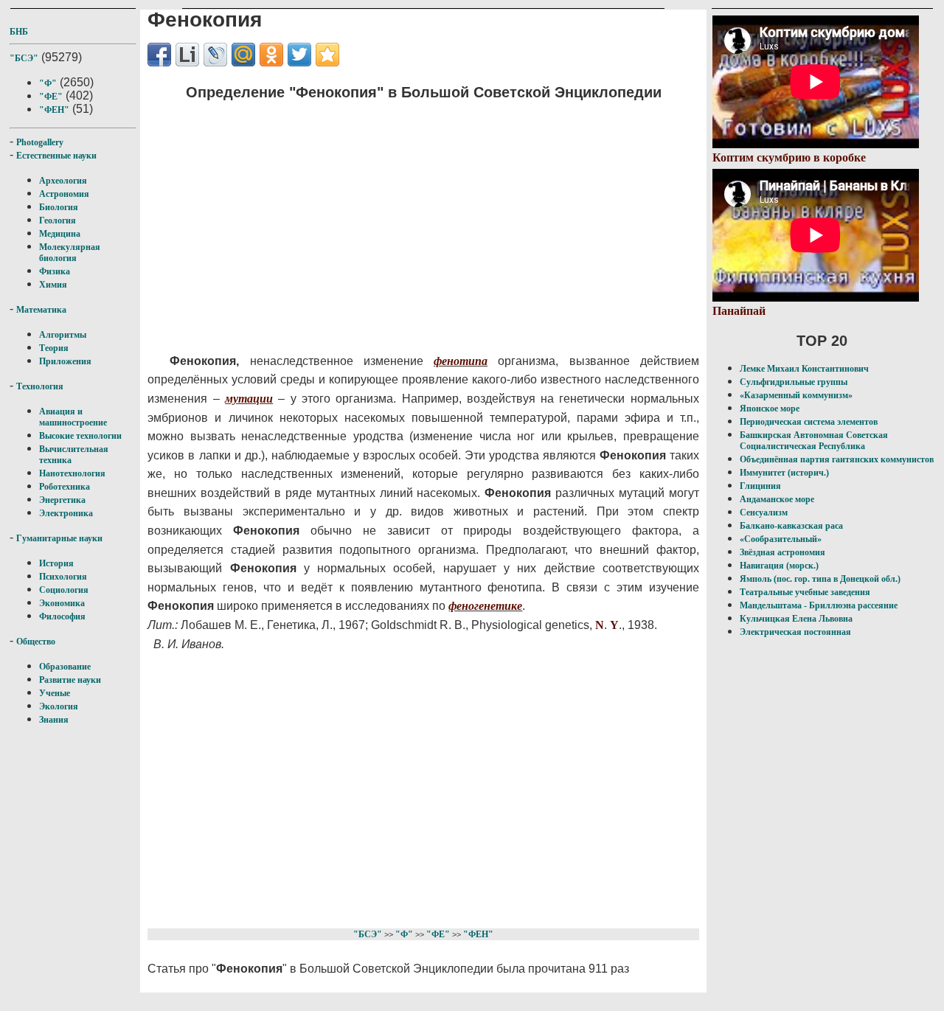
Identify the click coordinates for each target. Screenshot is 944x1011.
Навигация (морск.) (779, 565)
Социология (63, 590)
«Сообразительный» (781, 539)
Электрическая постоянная (795, 632)
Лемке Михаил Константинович (804, 369)
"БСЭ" (24, 58)
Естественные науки (56, 155)
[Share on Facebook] (159, 54)
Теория (54, 348)
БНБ (19, 32)
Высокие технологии (80, 436)
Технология (39, 386)
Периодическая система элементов (809, 422)
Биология (58, 207)
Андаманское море (777, 499)
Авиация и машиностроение (73, 417)
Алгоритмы (62, 335)
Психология (63, 576)
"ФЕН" (54, 110)
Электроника (66, 513)
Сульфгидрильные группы (793, 382)
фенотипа (460, 361)
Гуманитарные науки (59, 538)
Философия (62, 616)
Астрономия (64, 194)
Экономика (62, 603)
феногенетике (485, 606)
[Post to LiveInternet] (187, 54)
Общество (35, 641)
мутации (249, 398)
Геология (57, 220)
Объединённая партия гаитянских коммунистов (837, 459)
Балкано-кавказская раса (791, 526)
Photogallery (39, 142)
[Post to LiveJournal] (215, 54)
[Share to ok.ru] (271, 54)
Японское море (769, 408)
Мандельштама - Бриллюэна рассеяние (819, 605)
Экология (58, 706)
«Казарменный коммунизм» (796, 395)
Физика (54, 271)
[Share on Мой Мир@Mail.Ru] (243, 54)
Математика (41, 310)
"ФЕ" (51, 96)
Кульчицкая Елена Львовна (796, 619)
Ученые (54, 693)
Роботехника (64, 487)
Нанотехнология (72, 473)
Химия (53, 284)
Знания (54, 720)
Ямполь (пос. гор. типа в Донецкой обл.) (820, 579)
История (56, 563)
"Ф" (48, 83)
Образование (65, 666)
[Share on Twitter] (299, 54)
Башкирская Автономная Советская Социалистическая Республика (814, 440)
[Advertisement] (410, 217)
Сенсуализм (764, 512)
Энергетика (62, 500)
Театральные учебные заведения (805, 592)
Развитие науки (70, 680)
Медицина (59, 234)
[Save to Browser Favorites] (327, 54)
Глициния (760, 486)
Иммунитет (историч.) (784, 473)
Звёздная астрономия (782, 552)
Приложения (65, 361)
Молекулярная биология (69, 252)
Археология (63, 181)
